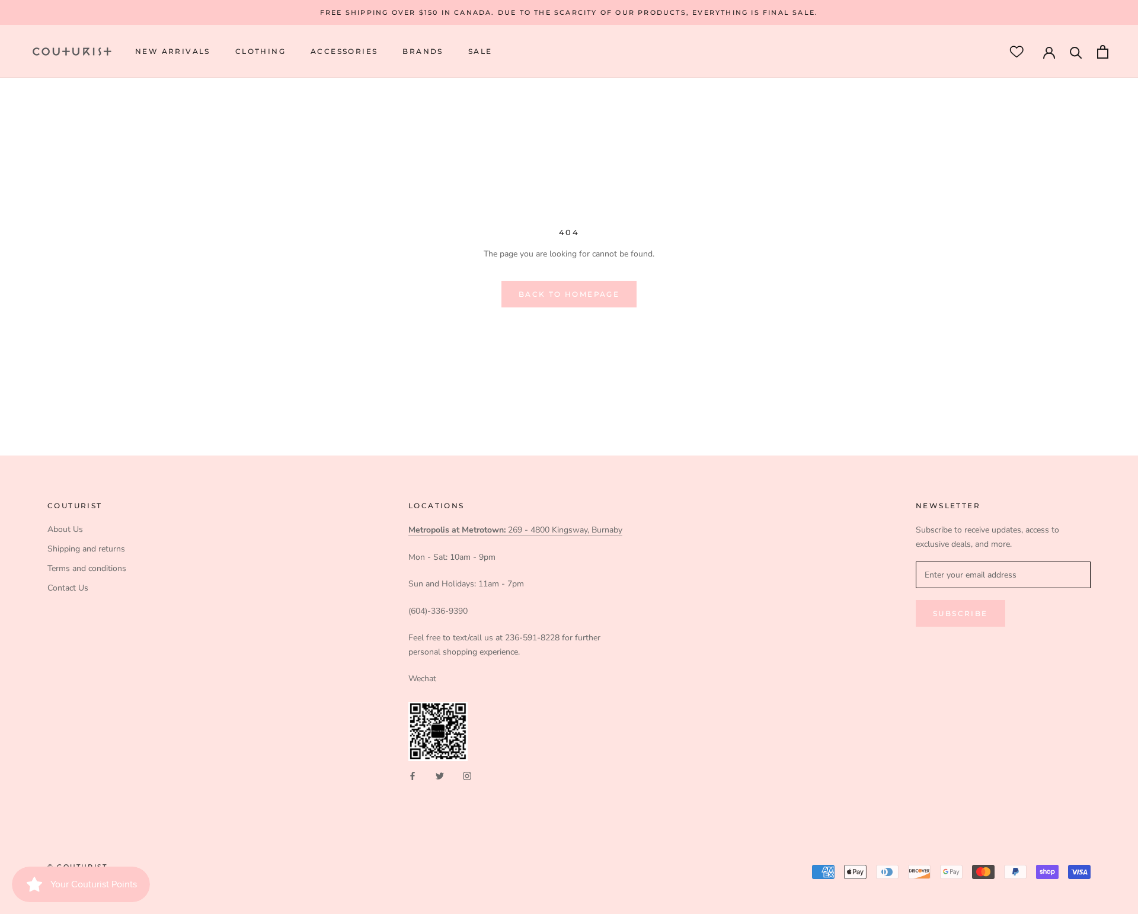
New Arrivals (172, 51)
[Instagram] (467, 775)
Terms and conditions (86, 568)
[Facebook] (412, 775)
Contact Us (67, 588)
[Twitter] (440, 775)
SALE (480, 51)
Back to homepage (569, 294)
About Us (65, 529)
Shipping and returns (86, 548)
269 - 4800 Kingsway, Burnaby (515, 529)
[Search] (1076, 52)
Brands (422, 51)
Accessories (344, 51)
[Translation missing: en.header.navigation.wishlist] (1016, 52)
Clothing (260, 51)
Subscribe (960, 613)
